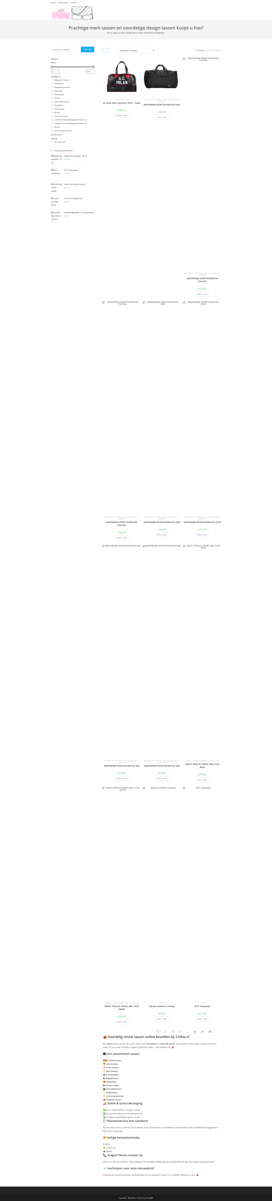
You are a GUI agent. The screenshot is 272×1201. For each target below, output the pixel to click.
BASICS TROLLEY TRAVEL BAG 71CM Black (202, 765)
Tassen (126, 99)
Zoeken (87, 49)
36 (195, 1031)
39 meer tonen (56, 134)
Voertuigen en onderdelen (153, 99)
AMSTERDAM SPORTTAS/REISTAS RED (122, 765)
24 (210, 50)
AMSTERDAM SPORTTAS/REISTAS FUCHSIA (202, 280)
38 (209, 1031)
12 (207, 50)
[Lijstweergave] (111, 50)
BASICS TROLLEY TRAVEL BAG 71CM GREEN (122, 1008)
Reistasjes (216, 760)
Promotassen (63, 2)
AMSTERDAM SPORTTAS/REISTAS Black (162, 104)
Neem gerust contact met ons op (172, 1161)
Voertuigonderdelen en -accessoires (169, 100)
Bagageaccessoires (205, 760)
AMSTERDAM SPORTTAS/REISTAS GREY (162, 522)
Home (53, 2)
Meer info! (122, 115)
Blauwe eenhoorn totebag (162, 1006)
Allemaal (216, 50)
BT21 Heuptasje (202, 1006)
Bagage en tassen (191, 760)
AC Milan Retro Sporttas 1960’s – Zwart (122, 103)
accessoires (119, 99)
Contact (74, 2)
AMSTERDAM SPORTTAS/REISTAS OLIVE (202, 522)
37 (202, 1031)
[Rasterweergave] (105, 50)
